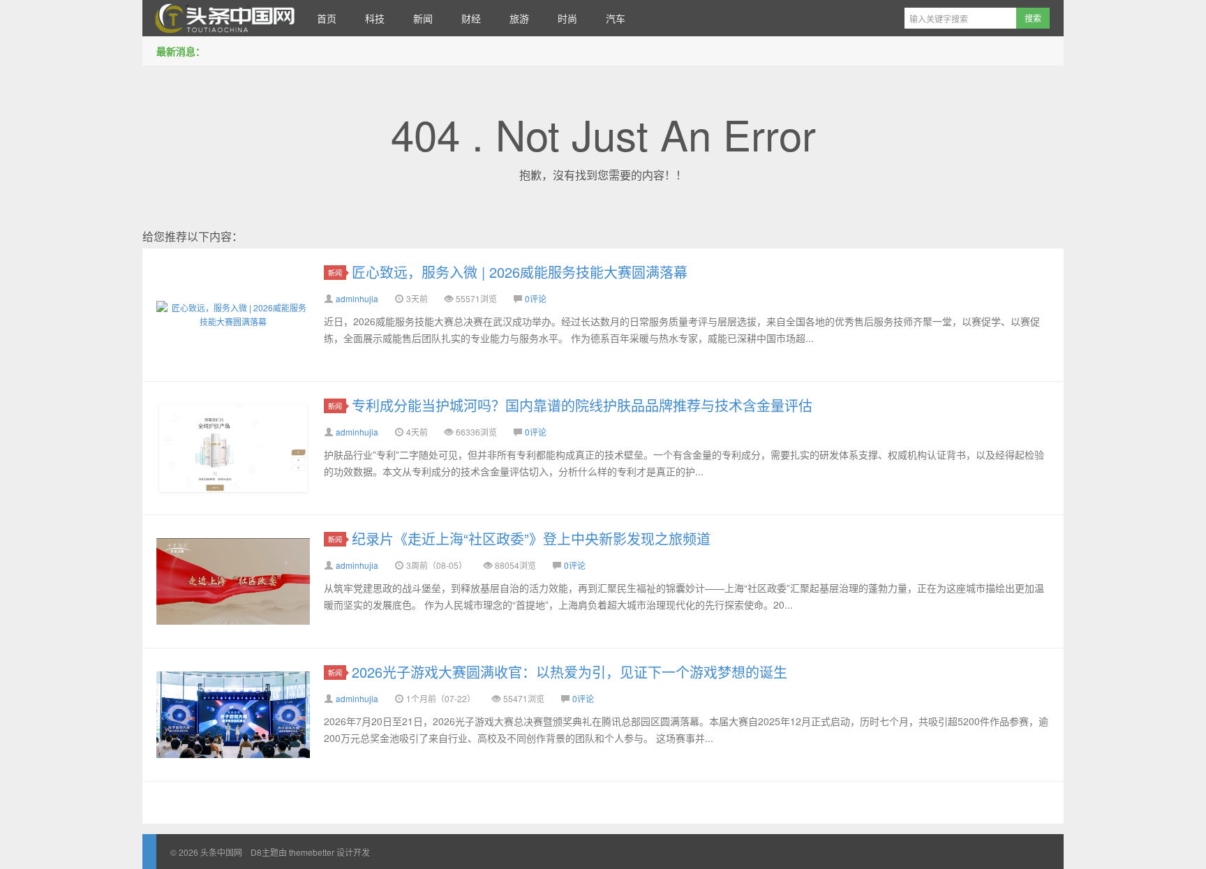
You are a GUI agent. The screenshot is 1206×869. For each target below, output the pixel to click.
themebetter (311, 852)
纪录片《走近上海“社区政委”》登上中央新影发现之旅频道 (531, 538)
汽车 (615, 18)
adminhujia (357, 298)
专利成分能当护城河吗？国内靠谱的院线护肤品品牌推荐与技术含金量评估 (582, 405)
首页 (326, 18)
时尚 (567, 18)
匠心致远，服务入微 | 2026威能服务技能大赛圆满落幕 (519, 272)
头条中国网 (222, 18)
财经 (471, 18)
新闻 (423, 18)
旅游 (519, 18)
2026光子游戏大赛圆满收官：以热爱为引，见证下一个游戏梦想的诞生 (569, 672)
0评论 (535, 298)
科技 (375, 18)
